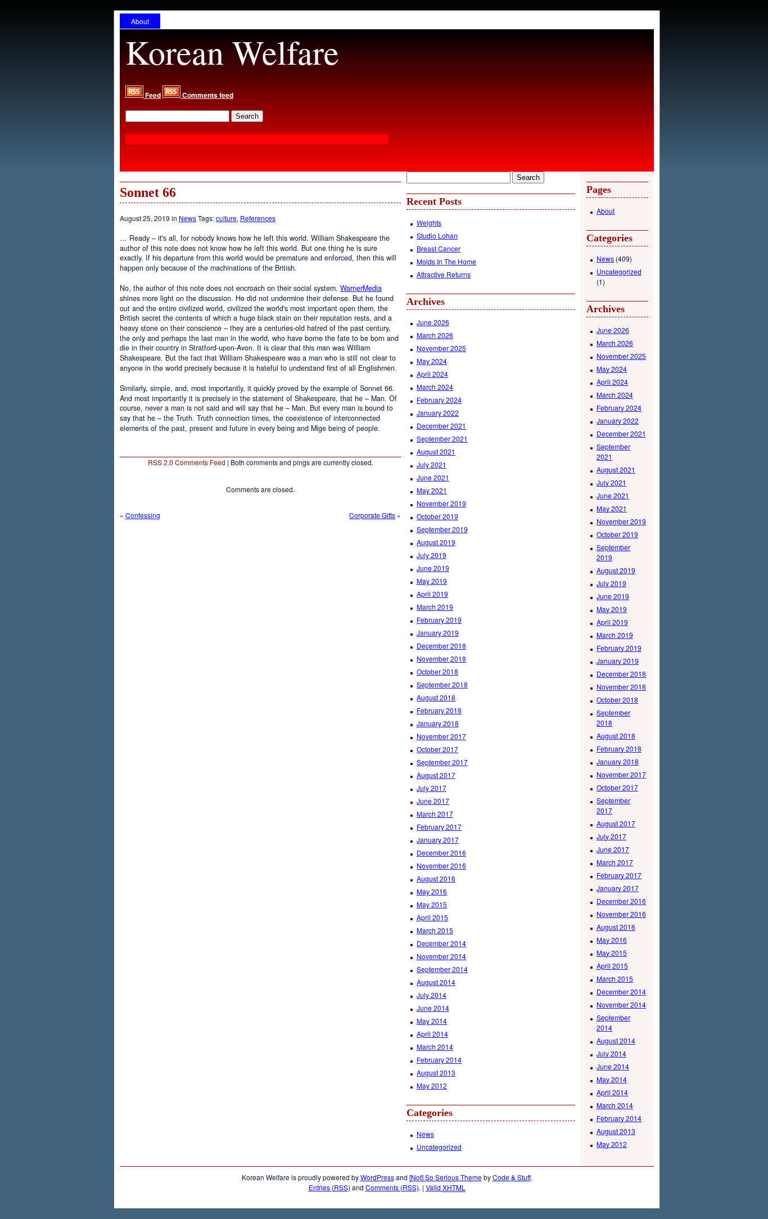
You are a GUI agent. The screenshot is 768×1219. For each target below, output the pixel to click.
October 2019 (437, 516)
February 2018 (439, 710)
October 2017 (437, 749)
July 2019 (431, 555)
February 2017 (439, 826)
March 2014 (435, 1046)
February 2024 (439, 399)
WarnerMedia (361, 288)
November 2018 (441, 658)
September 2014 (442, 969)
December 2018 (441, 645)
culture (226, 218)
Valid (446, 1187)
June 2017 (433, 801)
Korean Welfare (232, 51)
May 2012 (432, 1085)
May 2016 (432, 891)
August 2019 (436, 542)
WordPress (377, 1177)
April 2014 (432, 1033)
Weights (429, 222)
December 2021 (441, 425)
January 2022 (438, 412)
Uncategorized (439, 1146)
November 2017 (441, 736)
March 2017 (435, 813)
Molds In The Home (446, 261)
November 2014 (441, 956)
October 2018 (437, 671)
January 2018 (438, 723)
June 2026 (433, 322)
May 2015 (432, 904)
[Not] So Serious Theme (445, 1177)
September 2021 (442, 438)
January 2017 (438, 839)
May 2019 (432, 581)
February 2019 (439, 619)
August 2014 (436, 982)
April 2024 (432, 374)
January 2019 (438, 632)
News (187, 218)
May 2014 (432, 1020)
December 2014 (441, 943)
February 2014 (439, 1059)
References (257, 218)
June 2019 (433, 568)
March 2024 (435, 387)
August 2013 (436, 1072)
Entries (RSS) (329, 1187)
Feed (152, 95)
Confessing (142, 515)
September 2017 (442, 762)
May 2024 (432, 361)
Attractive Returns (444, 274)
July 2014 (431, 995)
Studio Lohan (437, 235)
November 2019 (441, 503)
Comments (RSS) (392, 1187)
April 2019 (432, 594)
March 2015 (435, 930)
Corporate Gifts (372, 515)
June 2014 (433, 1008)
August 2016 (436, 878)
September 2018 (442, 684)
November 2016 (441, 865)
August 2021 (436, 451)
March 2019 (435, 606)
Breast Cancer (438, 248)
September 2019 (442, 529)
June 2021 (433, 477)
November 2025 (441, 348)
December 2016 (441, 852)
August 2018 (436, 697)
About (140, 21)
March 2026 (435, 335)
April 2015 (432, 917)
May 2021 (432, 490)
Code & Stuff (512, 1177)
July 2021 (431, 464)
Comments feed (206, 95)
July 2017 (431, 788)
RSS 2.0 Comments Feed (186, 462)
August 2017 (436, 775)
